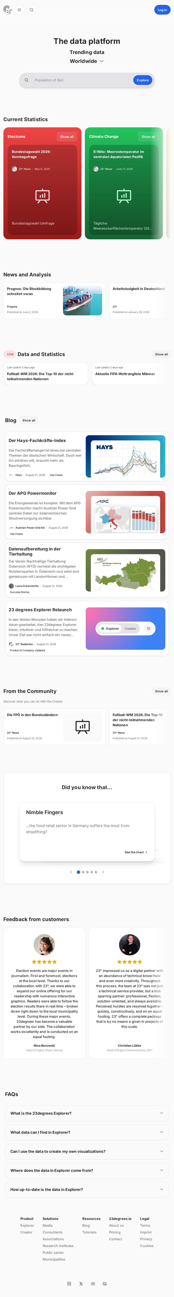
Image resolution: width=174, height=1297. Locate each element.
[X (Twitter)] (81, 1284)
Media (48, 1225)
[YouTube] (93, 1284)
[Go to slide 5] (96, 872)
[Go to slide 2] (83, 872)
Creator (26, 1232)
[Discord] (105, 1284)
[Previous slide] (71, 872)
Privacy (146, 1239)
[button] (87, 61)
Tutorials (89, 1232)
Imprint (146, 1232)
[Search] (31, 10)
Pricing (115, 1232)
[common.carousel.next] (103, 872)
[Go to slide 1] (78, 872)
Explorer (27, 1225)
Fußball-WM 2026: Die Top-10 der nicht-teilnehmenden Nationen (40, 376)
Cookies (147, 1246)
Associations (53, 1239)
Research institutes (58, 1246)
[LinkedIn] (69, 1284)
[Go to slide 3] (87, 872)
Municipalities (54, 1259)
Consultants (53, 1232)
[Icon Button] (69, 1284)
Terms (145, 1225)
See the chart (134, 852)
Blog (86, 1225)
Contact (115, 1239)
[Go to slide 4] (91, 872)
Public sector (53, 1252)
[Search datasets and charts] (26, 80)
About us (116, 1225)
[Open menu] (19, 10)
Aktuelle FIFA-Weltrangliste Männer (125, 374)
